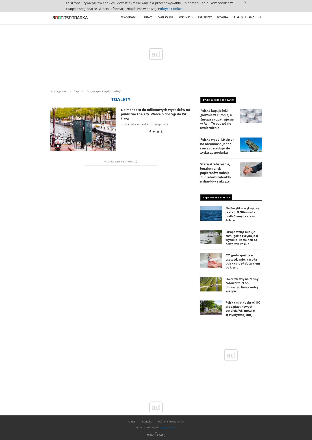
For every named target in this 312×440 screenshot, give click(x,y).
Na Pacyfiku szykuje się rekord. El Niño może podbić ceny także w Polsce (242, 214)
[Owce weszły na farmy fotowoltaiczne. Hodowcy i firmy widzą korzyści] (211, 284)
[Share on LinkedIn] (158, 131)
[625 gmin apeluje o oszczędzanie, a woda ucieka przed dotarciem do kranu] (211, 260)
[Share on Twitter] (154, 131)
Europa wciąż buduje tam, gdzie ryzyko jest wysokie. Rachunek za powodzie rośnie (242, 238)
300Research (165, 17)
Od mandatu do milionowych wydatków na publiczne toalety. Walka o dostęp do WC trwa (155, 114)
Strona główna (58, 91)
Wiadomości (128, 17)
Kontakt (147, 421)
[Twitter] (238, 17)
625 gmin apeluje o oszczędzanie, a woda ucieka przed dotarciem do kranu (243, 261)
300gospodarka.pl (168, 427)
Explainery (205, 17)
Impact (148, 17)
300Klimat (184, 17)
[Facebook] (234, 17)
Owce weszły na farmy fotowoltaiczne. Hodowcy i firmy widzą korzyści (242, 285)
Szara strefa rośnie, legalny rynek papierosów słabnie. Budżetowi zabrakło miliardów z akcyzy (215, 172)
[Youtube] (250, 17)
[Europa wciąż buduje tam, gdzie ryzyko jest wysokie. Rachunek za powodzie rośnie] (211, 237)
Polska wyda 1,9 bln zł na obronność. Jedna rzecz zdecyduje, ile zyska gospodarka (216, 146)
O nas (132, 421)
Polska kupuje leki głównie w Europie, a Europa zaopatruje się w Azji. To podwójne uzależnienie (217, 119)
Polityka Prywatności (171, 421)
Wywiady (222, 17)
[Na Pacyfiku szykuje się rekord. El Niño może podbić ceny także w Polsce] (211, 213)
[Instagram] (242, 17)
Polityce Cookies (170, 9)
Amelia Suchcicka (138, 124)
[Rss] (254, 17)
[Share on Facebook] (150, 131)
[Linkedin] (246, 17)
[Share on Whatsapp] (162, 131)
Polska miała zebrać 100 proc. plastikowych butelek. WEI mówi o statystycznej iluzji (243, 309)
